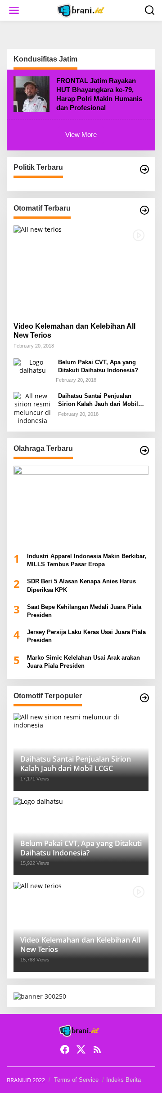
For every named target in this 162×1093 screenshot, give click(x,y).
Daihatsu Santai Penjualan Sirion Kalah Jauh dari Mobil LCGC (98, 400)
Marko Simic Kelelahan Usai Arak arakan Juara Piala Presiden (83, 661)
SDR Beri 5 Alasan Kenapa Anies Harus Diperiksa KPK (81, 585)
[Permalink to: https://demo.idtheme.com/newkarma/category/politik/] (144, 169)
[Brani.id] (83, 9)
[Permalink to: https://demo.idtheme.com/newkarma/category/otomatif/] (144, 210)
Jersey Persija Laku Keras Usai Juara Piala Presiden (86, 636)
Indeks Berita (123, 1079)
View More (81, 134)
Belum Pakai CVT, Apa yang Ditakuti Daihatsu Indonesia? (98, 366)
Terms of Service (76, 1079)
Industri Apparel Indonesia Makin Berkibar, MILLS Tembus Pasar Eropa (86, 560)
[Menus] (14, 10)
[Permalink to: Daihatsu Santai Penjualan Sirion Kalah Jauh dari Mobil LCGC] (32, 407)
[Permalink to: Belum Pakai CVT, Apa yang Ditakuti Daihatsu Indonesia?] (32, 365)
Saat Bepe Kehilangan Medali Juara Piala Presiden (84, 611)
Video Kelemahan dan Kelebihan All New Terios (74, 330)
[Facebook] (65, 1049)
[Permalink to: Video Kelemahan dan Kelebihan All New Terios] (81, 270)
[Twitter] (81, 1049)
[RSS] (97, 1049)
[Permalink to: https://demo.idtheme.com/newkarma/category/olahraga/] (144, 450)
